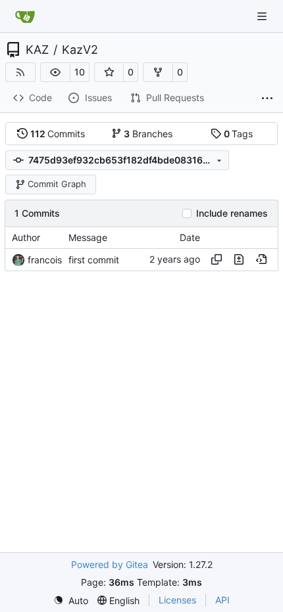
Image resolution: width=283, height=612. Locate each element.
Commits (58, 133)
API (222, 599)
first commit (93, 259)
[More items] (267, 98)
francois (45, 259)
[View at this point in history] (261, 259)
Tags (238, 133)
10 (79, 71)
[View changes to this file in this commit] (239, 259)
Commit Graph (57, 184)
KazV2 (80, 49)
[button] (55, 72)
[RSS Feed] (20, 72)
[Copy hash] (216, 259)
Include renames (232, 213)
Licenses (177, 599)
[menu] (70, 600)
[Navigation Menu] (263, 16)
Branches (148, 133)
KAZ (37, 49)
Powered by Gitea (109, 564)
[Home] (25, 16)
